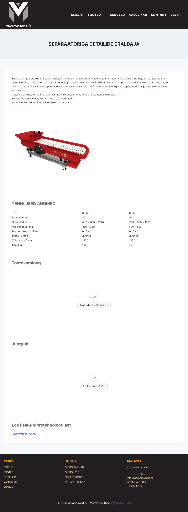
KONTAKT (159, 15)
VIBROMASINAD (74, 467)
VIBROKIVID (72, 472)
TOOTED (9, 472)
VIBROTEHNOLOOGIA (24, 434)
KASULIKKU (138, 15)
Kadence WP (123, 502)
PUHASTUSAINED (75, 482)
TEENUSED (116, 15)
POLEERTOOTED (75, 477)
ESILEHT (77, 15)
